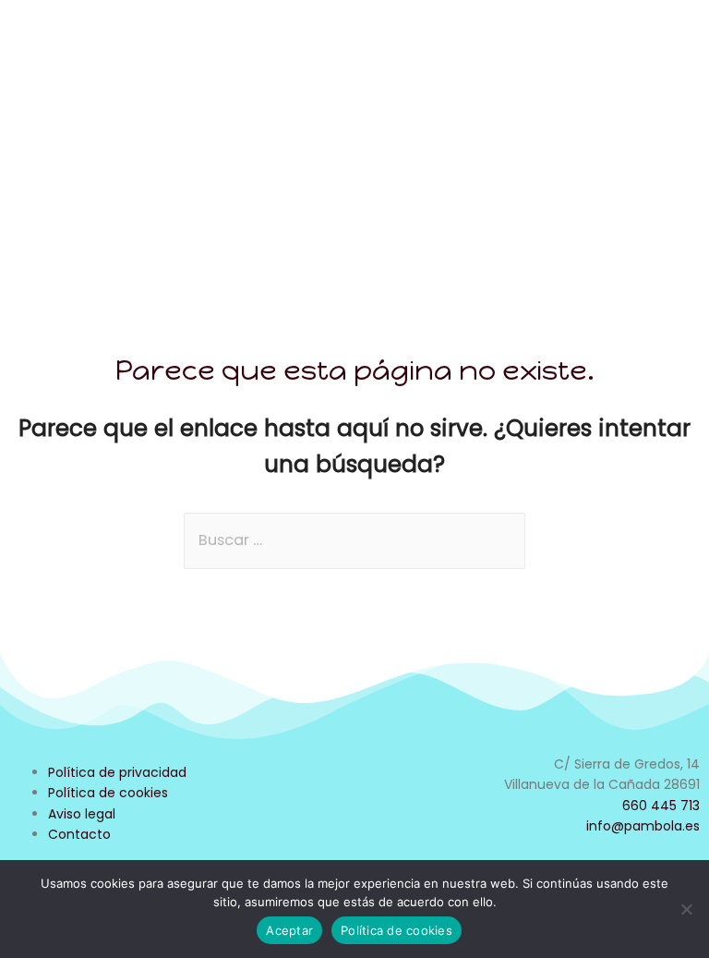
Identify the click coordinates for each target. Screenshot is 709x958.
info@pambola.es (643, 826)
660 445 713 (661, 805)
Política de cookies (108, 792)
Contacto (79, 834)
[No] (686, 909)
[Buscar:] (354, 540)
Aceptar (289, 930)
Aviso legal (81, 814)
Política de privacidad (117, 772)
